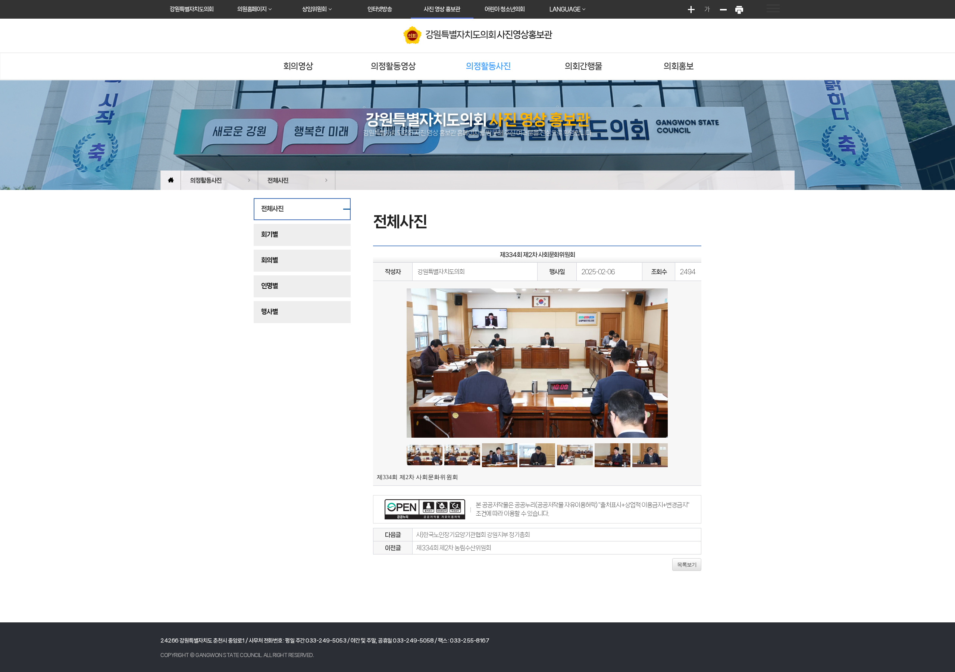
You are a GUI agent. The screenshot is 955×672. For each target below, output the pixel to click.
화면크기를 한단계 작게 (723, 9)
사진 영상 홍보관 (442, 9)
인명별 (269, 285)
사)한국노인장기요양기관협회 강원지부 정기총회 (473, 534)
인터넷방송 (379, 9)
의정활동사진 (488, 66)
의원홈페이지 (251, 9)
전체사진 (277, 180)
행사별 (269, 311)
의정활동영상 (393, 66)
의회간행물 (583, 66)
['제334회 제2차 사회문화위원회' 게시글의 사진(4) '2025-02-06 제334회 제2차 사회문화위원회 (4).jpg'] (537, 455)
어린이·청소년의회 (505, 9)
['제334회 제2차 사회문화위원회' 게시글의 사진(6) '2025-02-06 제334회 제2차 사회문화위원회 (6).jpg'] (612, 455)
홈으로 (170, 180)
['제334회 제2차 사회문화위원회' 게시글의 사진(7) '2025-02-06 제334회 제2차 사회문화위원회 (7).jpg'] (650, 455)
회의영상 (298, 66)
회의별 (269, 260)
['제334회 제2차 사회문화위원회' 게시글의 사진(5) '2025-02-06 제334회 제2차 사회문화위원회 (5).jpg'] (575, 455)
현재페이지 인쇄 (739, 9)
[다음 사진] (658, 363)
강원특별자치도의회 (191, 9)
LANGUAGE (564, 9)
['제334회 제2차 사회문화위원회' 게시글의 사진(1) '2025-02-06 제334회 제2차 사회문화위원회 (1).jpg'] (424, 455)
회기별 (269, 234)
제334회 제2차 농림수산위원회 (453, 547)
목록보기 (686, 565)
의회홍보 (678, 66)
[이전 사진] (416, 363)
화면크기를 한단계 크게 (691, 9)
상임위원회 (314, 9)
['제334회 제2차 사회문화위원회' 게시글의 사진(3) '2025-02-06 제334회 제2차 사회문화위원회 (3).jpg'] (500, 455)
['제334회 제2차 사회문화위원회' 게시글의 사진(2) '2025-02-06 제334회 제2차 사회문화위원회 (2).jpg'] (462, 455)
